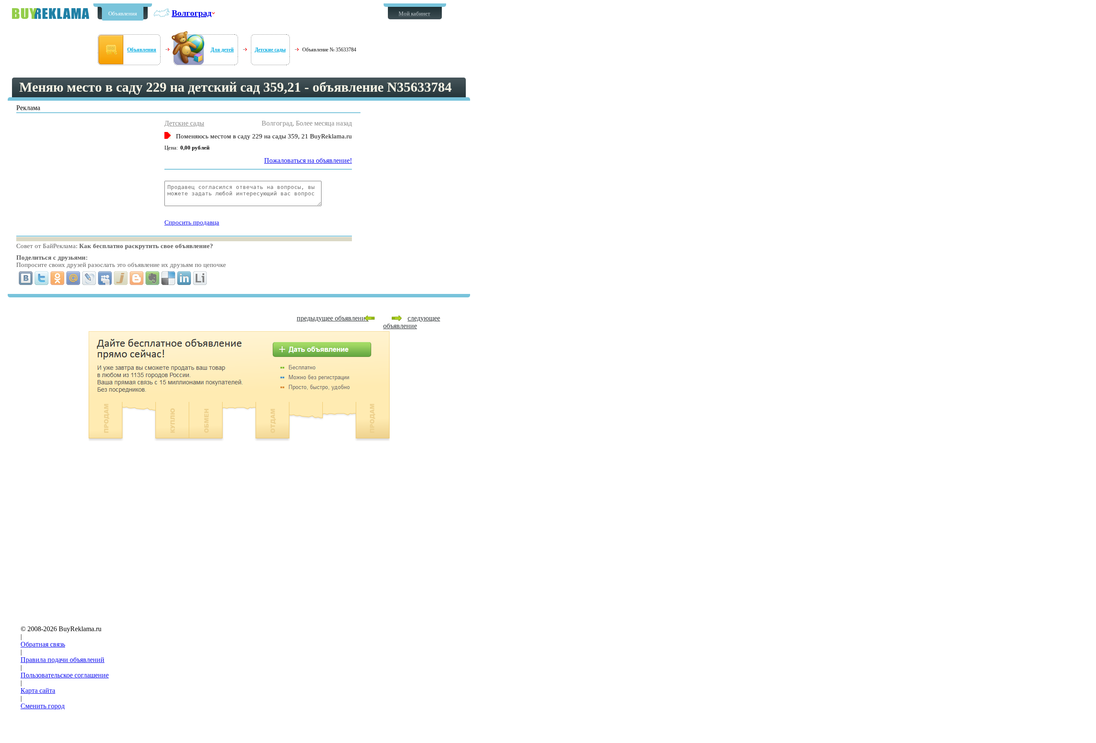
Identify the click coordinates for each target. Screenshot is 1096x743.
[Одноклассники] (58, 278)
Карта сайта (38, 690)
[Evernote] (153, 278)
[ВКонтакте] (26, 278)
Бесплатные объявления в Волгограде (50, 13)
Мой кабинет (414, 13)
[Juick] (121, 278)
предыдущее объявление (333, 318)
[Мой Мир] (73, 278)
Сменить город (43, 706)
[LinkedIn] (184, 278)
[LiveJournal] (89, 278)
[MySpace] (105, 278)
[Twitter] (42, 278)
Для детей (222, 50)
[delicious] (168, 278)
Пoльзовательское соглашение (65, 675)
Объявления (122, 13)
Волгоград (191, 13)
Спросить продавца (191, 222)
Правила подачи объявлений (62, 659)
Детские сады (270, 50)
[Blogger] (137, 278)
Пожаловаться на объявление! (308, 160)
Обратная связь (43, 644)
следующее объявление (411, 322)
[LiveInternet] (200, 278)
